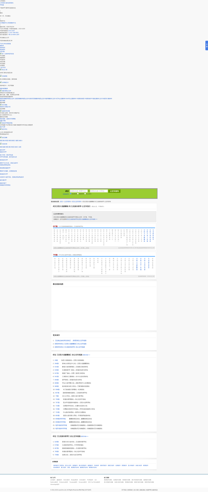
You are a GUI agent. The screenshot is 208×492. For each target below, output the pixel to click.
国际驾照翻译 (4, 88)
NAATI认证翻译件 (71, 98)
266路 (57, 363)
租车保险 (2, 100)
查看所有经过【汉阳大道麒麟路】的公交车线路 (70, 344)
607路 (57, 393)
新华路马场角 (86, 263)
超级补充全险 (6, 111)
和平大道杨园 (83, 234)
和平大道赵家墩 (95, 235)
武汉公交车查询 (76, 201)
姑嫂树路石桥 (70, 263)
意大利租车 (131, 465)
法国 (20, 147)
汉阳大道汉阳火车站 (132, 237)
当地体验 (4, 76)
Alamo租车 (66, 480)
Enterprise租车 (63, 482)
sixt (96, 480)
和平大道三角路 (98, 235)
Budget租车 (74, 480)
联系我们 (130, 490)
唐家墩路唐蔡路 (78, 264)
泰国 (9, 140)
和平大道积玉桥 (106, 235)
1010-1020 (11, 30)
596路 (57, 389)
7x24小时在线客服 (5, 43)
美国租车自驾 (75, 467)
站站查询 (74, 194)
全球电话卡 (5, 82)
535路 (57, 370)
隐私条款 (142, 490)
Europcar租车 (83, 482)
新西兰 (13, 140)
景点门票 (4, 69)
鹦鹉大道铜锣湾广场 (127, 237)
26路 (56, 360)
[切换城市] (66, 194)
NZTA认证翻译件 (61, 98)
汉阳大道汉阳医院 (135, 236)
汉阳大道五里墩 (138, 235)
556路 (57, 380)
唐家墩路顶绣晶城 (74, 265)
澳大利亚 (5, 140)
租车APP (2, 150)
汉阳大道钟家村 (130, 235)
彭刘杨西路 (121, 233)
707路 (57, 402)
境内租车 (2, 49)
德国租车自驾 (84, 467)
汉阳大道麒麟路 (144, 235)
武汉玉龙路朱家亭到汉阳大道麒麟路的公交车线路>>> (82, 219)
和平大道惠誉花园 (92, 236)
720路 (57, 409)
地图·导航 (3, 120)
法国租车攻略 (117, 480)
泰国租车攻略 (126, 480)
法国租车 (118, 465)
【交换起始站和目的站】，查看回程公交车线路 (70, 340)
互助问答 (4, 144)
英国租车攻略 (129, 482)
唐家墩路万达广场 (82, 265)
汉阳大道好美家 (150, 235)
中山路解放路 (109, 234)
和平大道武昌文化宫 (103, 237)
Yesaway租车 (73, 482)
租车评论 (4, 129)
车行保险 (4, 105)
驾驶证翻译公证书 (97, 98)
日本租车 (96, 465)
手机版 (2, 5)
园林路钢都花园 (54, 235)
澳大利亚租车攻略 (137, 480)
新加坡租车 (56, 467)
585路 (57, 386)
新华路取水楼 (94, 263)
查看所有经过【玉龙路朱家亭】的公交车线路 (70, 347)
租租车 (2, 45)
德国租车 (90, 465)
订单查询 (2, 3)
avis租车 (52, 480)
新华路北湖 (90, 262)
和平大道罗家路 (71, 235)
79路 (57, 396)
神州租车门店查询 (58, 465)
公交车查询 (67, 201)
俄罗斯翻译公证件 (50, 98)
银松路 (98, 260)
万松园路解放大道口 (105, 266)
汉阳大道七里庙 (141, 235)
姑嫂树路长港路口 (58, 265)
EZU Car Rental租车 (94, 482)
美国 (1, 140)
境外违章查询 (9, 3)
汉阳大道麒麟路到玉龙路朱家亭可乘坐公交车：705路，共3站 (71, 276)
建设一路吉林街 (66, 235)
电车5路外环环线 (61, 428)
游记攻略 (4, 137)
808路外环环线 (60, 422)
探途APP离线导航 (7, 123)
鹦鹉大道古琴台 (113, 264)
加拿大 (20, 140)
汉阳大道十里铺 (147, 235)
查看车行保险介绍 (5, 107)
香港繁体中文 (12, 23)
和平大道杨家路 (77, 235)
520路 (57, 442)
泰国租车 (145, 465)
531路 (57, 367)
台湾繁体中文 (4, 23)
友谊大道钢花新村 (60, 236)
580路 (57, 383)
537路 (57, 373)
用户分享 (2, 127)
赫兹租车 (59, 480)
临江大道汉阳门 (115, 235)
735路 (57, 455)
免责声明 (148, 490)
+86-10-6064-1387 (13, 34)
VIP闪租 (2, 51)
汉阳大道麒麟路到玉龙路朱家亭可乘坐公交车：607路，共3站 (71, 248)
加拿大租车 (139, 465)
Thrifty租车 (90, 480)
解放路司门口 (112, 234)
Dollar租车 (82, 480)
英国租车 (124, 465)
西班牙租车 (103, 465)
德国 (17, 140)
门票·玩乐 (3, 67)
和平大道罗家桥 (74, 235)
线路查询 (81, 194)
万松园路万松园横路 (101, 266)
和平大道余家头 (80, 235)
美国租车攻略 (108, 480)
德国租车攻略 (147, 480)
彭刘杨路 (124, 232)
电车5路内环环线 (61, 425)
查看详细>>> (86, 355)
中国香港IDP (88, 98)
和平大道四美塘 (86, 235)
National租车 (54, 482)
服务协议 (155, 490)
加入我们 (136, 490)
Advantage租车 (54, 484)
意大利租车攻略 (108, 482)
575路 (57, 445)
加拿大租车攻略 (119, 482)
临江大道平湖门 (118, 235)
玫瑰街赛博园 (152, 263)
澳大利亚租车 (83, 465)
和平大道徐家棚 (89, 235)
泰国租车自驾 (93, 467)
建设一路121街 (63, 234)
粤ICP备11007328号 (85, 490)
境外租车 (2, 47)
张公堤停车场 (55, 263)
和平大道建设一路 (69, 236)
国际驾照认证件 (6, 91)
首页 (61, 201)
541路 (57, 376)
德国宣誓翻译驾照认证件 (7, 98)
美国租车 (75, 465)
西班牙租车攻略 (149, 482)
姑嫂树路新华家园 (66, 265)
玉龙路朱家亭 (153, 234)
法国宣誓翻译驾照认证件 (22, 98)
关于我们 (124, 490)
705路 (57, 399)
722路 (57, 412)
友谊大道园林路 (57, 235)
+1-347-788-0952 (13, 32)
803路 (57, 415)
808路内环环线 (60, 419)
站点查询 (88, 194)
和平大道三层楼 (101, 235)
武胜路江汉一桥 (109, 264)
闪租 (68, 467)
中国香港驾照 (80, 98)
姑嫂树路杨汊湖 (62, 264)
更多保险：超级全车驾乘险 (8, 119)
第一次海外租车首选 (8, 54)
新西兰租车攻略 (138, 482)
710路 (57, 406)
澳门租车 (63, 467)
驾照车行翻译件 (107, 98)
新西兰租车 (111, 465)
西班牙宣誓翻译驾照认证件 (37, 98)
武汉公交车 (68, 465)
